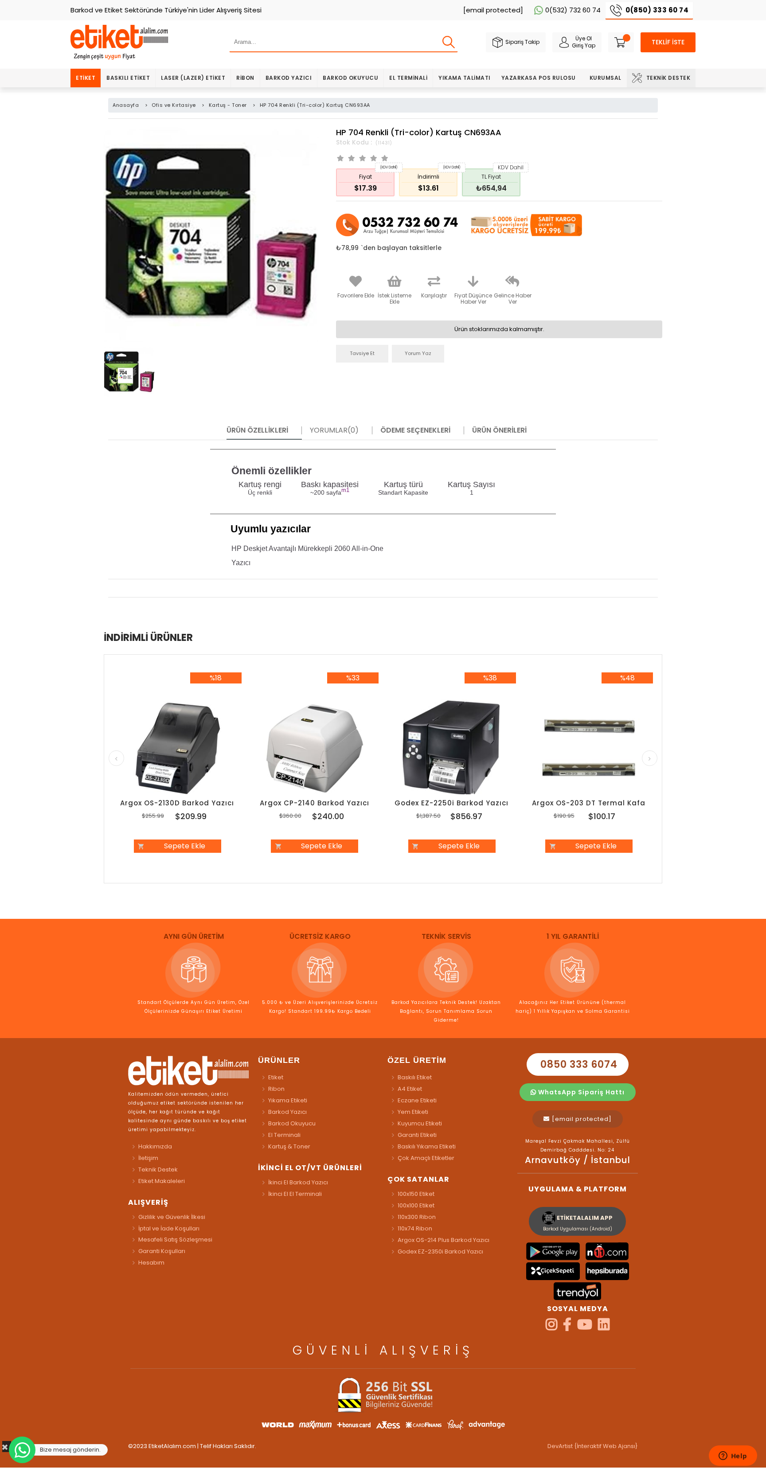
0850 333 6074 (577, 1064)
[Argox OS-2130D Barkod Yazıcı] (177, 748)
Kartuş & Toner (289, 1146)
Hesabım (151, 1262)
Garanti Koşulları (161, 1251)
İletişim (148, 1158)
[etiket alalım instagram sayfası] (551, 1327)
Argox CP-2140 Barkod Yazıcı (314, 803)
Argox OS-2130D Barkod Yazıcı (177, 803)
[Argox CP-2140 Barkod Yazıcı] (315, 748)
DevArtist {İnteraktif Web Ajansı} (592, 1446)
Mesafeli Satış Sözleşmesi (175, 1239)
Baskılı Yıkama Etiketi (427, 1146)
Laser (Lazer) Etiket (193, 78)
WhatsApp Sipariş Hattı (580, 1092)
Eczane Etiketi (417, 1100)
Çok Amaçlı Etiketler (426, 1158)
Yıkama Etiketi (287, 1100)
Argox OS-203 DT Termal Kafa (588, 803)
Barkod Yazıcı (289, 78)
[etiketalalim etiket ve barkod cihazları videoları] (584, 1327)
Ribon (245, 78)
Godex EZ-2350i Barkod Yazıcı (440, 1251)
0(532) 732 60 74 (573, 10)
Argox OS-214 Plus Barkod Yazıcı (443, 1240)
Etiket (85, 78)
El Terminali (408, 78)
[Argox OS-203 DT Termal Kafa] (589, 748)
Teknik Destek (668, 78)
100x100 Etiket (416, 1205)
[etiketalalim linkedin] (604, 1327)
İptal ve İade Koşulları (168, 1228)
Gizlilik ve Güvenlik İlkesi (171, 1217)
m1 (345, 490)
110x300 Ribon (417, 1217)
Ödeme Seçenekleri (415, 430)
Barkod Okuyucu (350, 78)
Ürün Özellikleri (257, 430)
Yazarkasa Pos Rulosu (538, 78)
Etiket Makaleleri (161, 1181)
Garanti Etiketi (417, 1135)
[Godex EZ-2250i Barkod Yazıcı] (452, 748)
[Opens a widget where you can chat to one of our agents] (732, 1456)
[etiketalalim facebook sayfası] (567, 1327)
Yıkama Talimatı (464, 78)
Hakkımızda (155, 1146)
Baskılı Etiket (128, 78)
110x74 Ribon (415, 1228)
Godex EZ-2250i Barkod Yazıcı (451, 803)
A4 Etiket (410, 1089)
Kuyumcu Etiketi (420, 1123)
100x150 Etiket (416, 1194)
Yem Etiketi (413, 1112)
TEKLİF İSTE (668, 42)
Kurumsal (605, 78)
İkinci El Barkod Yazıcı (298, 1182)
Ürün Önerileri (499, 430)
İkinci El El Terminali (295, 1194)
